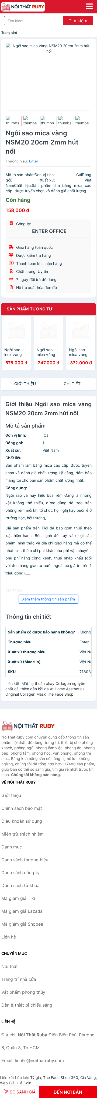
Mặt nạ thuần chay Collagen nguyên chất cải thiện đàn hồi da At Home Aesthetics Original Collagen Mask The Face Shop (45, 688)
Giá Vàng (88, 1077)
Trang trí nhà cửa (18, 979)
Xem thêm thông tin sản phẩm (48, 599)
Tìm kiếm (78, 20)
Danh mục (11, 847)
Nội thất (9, 966)
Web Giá (7, 1083)
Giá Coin (24, 1083)
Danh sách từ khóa (20, 885)
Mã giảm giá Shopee (22, 924)
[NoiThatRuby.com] (31, 6)
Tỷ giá (35, 1077)
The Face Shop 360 (60, 1077)
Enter (33, 161)
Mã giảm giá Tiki (18, 898)
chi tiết (72, 383)
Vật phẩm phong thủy (23, 992)
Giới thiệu (25, 383)
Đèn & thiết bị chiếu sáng (26, 1005)
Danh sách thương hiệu (24, 859)
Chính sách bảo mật (21, 808)
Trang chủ (9, 33)
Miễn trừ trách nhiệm (22, 834)
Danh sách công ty (20, 872)
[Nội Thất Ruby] (28, 726)
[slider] (14, 121)
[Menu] (89, 6)
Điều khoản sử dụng (21, 821)
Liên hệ (8, 937)
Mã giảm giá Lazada (22, 911)
